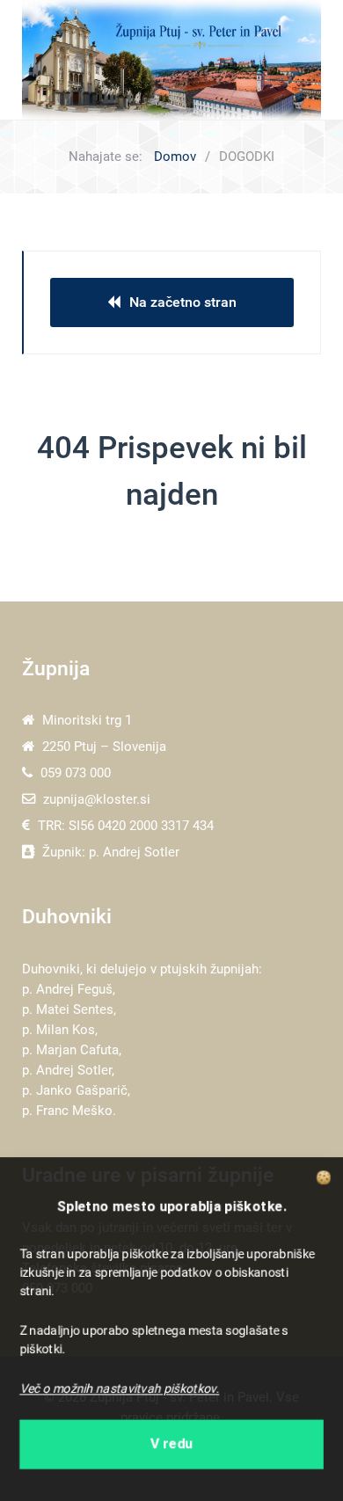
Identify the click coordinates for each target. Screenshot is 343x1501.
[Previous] (55, 59)
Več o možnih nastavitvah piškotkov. (119, 1389)
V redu (171, 1445)
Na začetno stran (183, 302)
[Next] (288, 59)
